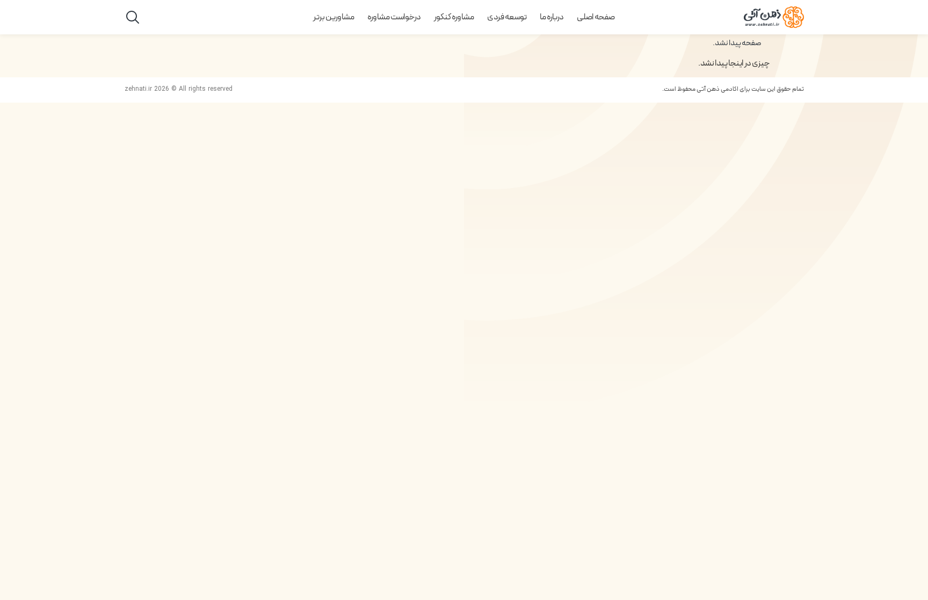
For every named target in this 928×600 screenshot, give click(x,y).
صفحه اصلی (596, 17)
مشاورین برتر (333, 17)
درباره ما (552, 17)
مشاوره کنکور (454, 17)
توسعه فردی (507, 17)
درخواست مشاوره (394, 17)
